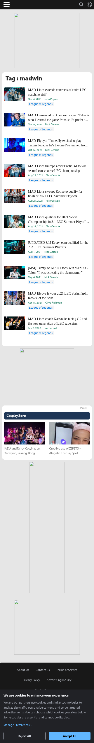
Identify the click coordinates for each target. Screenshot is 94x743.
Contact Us (43, 670)
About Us (23, 670)
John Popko (50, 99)
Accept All (69, 736)
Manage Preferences (16, 725)
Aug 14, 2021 (35, 226)
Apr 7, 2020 (34, 328)
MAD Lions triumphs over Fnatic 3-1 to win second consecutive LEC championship (57, 168)
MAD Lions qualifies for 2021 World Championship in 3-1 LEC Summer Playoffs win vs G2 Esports (57, 219)
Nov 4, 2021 (35, 99)
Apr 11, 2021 (35, 302)
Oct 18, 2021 (35, 124)
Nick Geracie (52, 124)
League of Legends (41, 104)
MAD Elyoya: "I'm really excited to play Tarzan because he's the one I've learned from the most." (57, 143)
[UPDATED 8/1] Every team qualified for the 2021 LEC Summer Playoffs (58, 245)
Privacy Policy (31, 680)
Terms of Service (66, 670)
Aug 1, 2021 (35, 251)
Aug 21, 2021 (35, 200)
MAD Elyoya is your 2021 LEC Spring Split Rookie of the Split (57, 296)
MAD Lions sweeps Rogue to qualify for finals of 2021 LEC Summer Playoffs (55, 194)
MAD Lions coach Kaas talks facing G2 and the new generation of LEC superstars (57, 321)
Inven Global (23, 4)
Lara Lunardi (50, 328)
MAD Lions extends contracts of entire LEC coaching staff (57, 92)
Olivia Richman (53, 302)
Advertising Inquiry (59, 680)
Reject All (24, 736)
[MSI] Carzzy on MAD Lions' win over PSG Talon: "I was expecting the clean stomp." (58, 270)
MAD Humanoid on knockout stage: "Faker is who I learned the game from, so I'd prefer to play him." (58, 117)
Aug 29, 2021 (35, 175)
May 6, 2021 (35, 277)
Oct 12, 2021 (35, 149)
